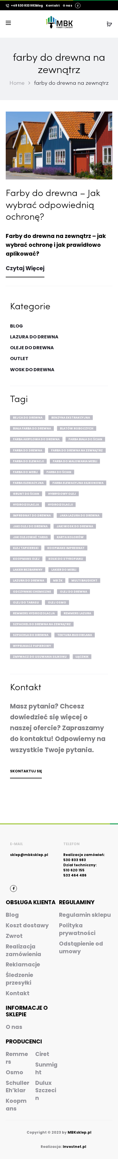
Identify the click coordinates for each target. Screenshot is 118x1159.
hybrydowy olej (62, 494)
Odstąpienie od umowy (81, 947)
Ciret (42, 1054)
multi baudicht (84, 580)
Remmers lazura (77, 613)
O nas (67, 5)
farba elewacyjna (28, 483)
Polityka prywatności (77, 929)
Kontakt (53, 5)
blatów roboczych (76, 428)
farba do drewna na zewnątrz (77, 450)
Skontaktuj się (26, 771)
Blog (39, 5)
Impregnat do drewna (32, 515)
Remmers (17, 1058)
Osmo (14, 1072)
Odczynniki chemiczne (32, 591)
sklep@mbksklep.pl (29, 854)
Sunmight (46, 1068)
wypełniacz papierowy (32, 646)
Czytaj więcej (25, 268)
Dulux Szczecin (45, 1090)
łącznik (82, 657)
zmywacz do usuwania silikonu (40, 657)
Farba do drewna (27, 450)
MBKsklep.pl (79, 1132)
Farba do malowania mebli (75, 461)
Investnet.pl (74, 1146)
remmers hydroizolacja (34, 613)
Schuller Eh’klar (17, 1087)
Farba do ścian (58, 472)
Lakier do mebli (63, 570)
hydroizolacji (60, 504)
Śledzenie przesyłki (19, 979)
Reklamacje (23, 964)
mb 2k (57, 580)
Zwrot (14, 936)
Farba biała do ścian (85, 439)
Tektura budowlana (74, 635)
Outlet (19, 358)
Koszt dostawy (27, 925)
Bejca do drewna (27, 417)
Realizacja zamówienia (23, 950)
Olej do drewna (73, 591)
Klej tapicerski (25, 548)
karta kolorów (70, 537)
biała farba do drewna (32, 428)
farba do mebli (25, 472)
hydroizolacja (26, 504)
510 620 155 (73, 870)
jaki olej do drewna (30, 526)
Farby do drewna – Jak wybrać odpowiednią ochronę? (53, 204)
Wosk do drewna (32, 369)
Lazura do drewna (34, 337)
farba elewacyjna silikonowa (77, 483)
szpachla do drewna (30, 635)
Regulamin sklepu (85, 915)
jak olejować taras (30, 537)
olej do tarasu (26, 602)
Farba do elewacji (28, 461)
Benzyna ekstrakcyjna (70, 417)
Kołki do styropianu (65, 559)
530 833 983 (74, 859)
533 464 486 (74, 875)
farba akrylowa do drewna (36, 439)
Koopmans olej (26, 559)
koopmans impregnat (65, 548)
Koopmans (16, 1104)
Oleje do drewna (32, 347)
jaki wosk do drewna (74, 526)
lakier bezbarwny (27, 570)
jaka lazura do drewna (79, 515)
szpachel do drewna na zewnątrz (42, 624)
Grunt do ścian (26, 494)
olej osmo (57, 602)
